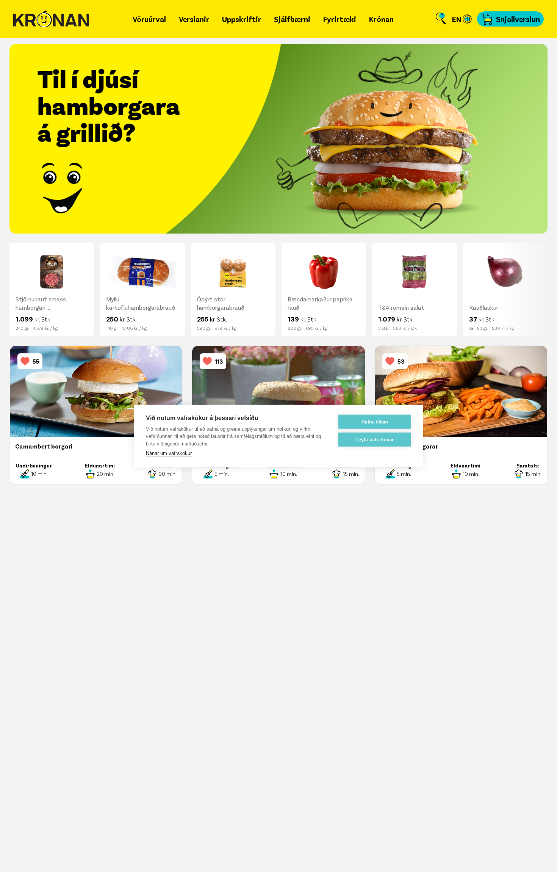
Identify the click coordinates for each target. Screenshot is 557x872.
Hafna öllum (374, 421)
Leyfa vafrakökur (374, 439)
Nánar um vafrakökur (169, 453)
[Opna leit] (441, 19)
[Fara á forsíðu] (51, 19)
